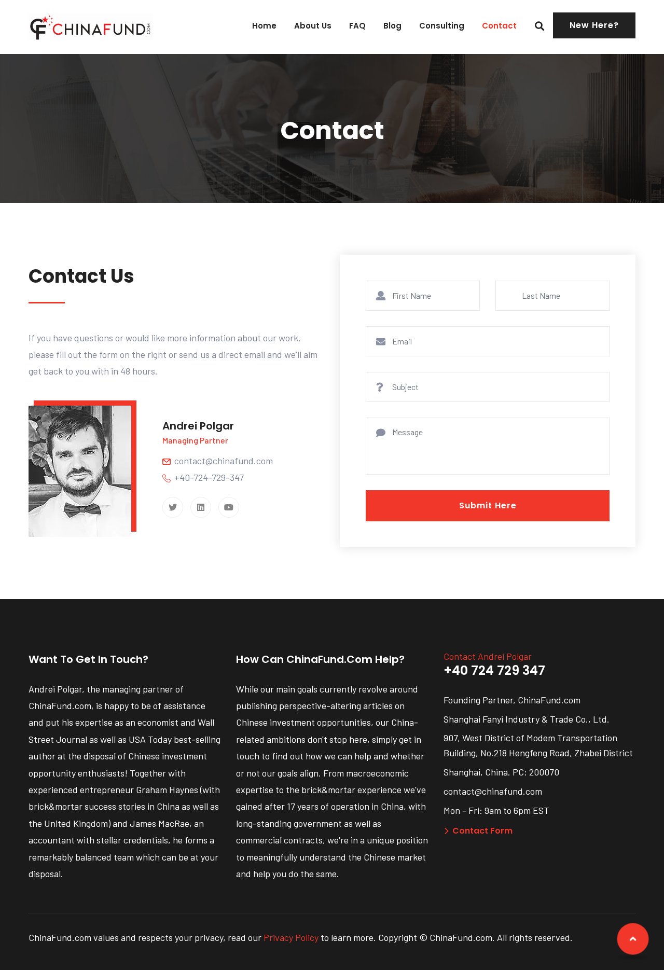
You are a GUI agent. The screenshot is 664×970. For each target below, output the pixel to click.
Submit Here (488, 505)
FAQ (357, 25)
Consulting (441, 25)
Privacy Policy (291, 937)
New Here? (594, 25)
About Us (312, 25)
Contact (499, 25)
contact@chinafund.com (223, 460)
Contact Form (482, 831)
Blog (392, 25)
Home (264, 25)
